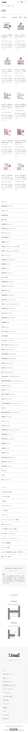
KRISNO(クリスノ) (5, 264)
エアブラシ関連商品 (5, 542)
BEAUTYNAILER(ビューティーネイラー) (10, 412)
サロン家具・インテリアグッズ (8, 533)
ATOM (7, 700)
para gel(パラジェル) (6, 385)
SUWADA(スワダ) (5, 322)
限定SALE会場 (4, 215)
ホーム (2, 5)
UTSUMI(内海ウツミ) (6, 237)
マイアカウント (6, 703)
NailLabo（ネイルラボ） (6, 367)
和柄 (12, 5)
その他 (2, 475)
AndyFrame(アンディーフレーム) (9, 228)
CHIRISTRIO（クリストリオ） (8, 259)
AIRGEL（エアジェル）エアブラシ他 (9, 251)
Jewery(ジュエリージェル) (7, 286)
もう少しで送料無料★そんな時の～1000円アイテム (13, 552)
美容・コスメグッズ (5, 479)
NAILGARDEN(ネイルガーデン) (8, 354)
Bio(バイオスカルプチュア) (7, 372)
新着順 (25, 17)
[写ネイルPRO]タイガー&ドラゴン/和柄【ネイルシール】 (6, 71)
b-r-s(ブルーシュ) (5, 421)
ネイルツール (4, 515)
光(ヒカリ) (3, 408)
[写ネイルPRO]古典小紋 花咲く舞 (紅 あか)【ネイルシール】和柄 (7, 177)
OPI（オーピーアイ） (6, 255)
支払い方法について (7, 681)
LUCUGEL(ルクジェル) (6, 466)
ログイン (5, 711)
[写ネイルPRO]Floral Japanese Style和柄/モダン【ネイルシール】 (20, 106)
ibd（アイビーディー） (6, 233)
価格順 (20, 17)
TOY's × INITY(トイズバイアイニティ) (10, 345)
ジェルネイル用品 (5, 496)
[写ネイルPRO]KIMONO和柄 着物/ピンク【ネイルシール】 (7, 142)
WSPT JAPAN (4, 336)
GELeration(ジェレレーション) (8, 299)
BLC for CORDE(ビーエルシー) (8, 394)
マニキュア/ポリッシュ (6, 505)
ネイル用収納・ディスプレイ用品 (9, 529)
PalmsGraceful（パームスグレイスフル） (10, 376)
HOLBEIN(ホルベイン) (6, 434)
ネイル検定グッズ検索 (6, 492)
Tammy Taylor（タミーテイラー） (9, 331)
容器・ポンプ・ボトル (6, 524)
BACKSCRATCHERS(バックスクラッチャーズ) (11, 381)
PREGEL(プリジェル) (6, 416)
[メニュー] (26, 2)
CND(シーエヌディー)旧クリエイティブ (10, 304)
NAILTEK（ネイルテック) (7, 363)
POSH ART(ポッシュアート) (7, 439)
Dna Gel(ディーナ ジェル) (7, 340)
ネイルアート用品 (5, 547)
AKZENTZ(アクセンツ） (6, 224)
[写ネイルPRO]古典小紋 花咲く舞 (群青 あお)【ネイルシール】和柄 (20, 177)
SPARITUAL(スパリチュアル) (8, 308)
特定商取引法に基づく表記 (9, 685)
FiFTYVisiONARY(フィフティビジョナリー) (11, 403)
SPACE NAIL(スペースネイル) (8, 317)
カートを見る (6, 715)
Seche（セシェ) (5, 327)
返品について (6, 678)
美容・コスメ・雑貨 (5, 556)
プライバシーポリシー (8, 689)
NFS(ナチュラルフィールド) (7, 349)
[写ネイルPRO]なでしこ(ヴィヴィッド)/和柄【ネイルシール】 (20, 71)
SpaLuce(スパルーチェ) (6, 313)
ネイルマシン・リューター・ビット (9, 538)
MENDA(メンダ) (5, 452)
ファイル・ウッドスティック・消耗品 (10, 519)
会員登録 (5, 707)
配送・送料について (7, 674)
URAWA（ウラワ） (5, 242)
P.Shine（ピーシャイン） (7, 399)
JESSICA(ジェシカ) (5, 290)
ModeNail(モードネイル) (6, 461)
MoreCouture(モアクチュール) (8, 457)
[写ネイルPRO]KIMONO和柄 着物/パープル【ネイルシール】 (20, 142)
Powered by (6, 729)
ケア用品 (3, 501)
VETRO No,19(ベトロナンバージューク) (10, 430)
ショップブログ (6, 692)
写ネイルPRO (8, 5)
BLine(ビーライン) (5, 390)
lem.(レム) (3, 470)
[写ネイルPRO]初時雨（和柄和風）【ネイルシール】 (6, 36)
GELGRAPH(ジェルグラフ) (7, 295)
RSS (4, 700)
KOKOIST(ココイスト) (6, 273)
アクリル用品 (4, 510)
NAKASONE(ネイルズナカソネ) (8, 358)
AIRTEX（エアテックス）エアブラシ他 (10, 246)
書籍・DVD (3, 219)
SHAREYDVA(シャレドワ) (7, 281)
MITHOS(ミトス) (5, 448)
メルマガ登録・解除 (7, 696)
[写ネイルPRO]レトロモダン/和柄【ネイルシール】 (20, 36)
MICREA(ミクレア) (5, 443)
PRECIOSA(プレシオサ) (6, 206)
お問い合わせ (6, 718)
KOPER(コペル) (5, 268)
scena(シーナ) (4, 210)
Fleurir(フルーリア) (5, 425)
